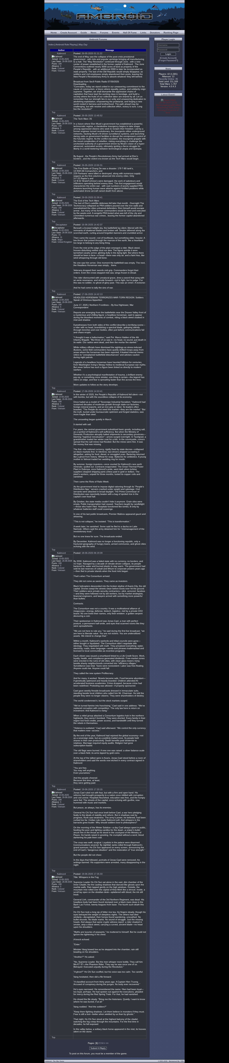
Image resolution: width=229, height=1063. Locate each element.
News (93, 32)
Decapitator (61, 224)
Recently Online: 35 (168, 79)
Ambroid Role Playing (66, 44)
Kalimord (61, 53)
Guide (84, 32)
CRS (182, 1061)
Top (53, 112)
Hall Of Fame (130, 32)
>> (107, 1043)
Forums (104, 32)
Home (54, 32)
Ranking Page (171, 32)
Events (115, 32)
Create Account (68, 32)
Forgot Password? (168, 60)
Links (143, 32)
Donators (155, 32)
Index (51, 44)
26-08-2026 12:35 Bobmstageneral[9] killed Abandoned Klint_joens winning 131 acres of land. (168, 107)
